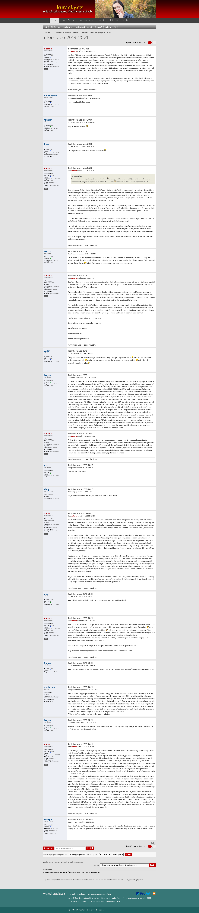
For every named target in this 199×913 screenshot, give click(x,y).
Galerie (108, 27)
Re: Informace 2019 (77, 251)
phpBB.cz (139, 879)
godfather (75, 689)
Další (153, 843)
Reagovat (48, 848)
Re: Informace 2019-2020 (80, 434)
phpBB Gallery (101, 879)
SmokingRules (77, 98)
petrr (73, 467)
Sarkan (74, 665)
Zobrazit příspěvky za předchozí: (55, 854)
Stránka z (141, 42)
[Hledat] (115, 27)
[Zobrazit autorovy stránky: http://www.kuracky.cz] (46, 69)
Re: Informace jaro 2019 (80, 96)
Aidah (73, 353)
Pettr (73, 146)
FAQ (44, 879)
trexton (74, 122)
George (74, 822)
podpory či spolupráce (110, 901)
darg (73, 491)
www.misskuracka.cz (77, 894)
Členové (98, 27)
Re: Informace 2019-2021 (80, 594)
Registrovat (68, 27)
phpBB (56, 879)
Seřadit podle (92, 854)
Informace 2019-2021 (65, 37)
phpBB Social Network (115, 879)
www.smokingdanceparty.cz (99, 894)
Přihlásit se (55, 27)
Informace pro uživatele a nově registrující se (92, 32)
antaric (74, 51)
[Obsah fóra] (46, 27)
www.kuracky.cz (74, 89)
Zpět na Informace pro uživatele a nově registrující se (63, 862)
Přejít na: (96, 865)
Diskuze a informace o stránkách (57, 32)
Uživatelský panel (84, 27)
